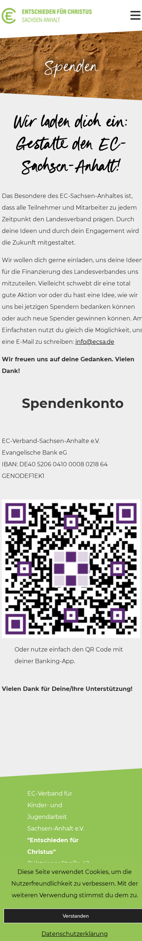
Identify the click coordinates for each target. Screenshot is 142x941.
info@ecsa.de (94, 341)
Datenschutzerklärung (75, 933)
